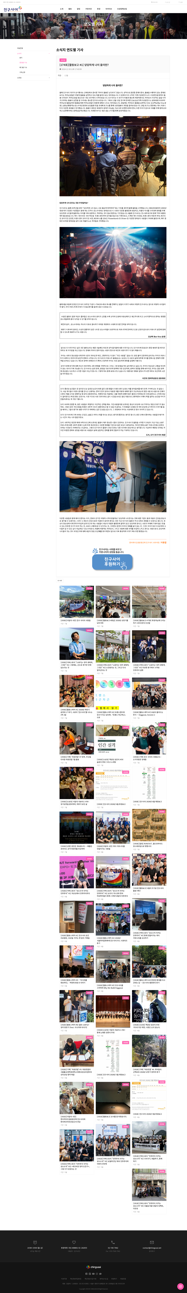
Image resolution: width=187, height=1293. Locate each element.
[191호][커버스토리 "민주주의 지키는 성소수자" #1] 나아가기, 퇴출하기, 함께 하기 (147, 1158)
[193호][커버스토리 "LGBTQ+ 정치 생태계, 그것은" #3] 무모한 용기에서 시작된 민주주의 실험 (149, 667)
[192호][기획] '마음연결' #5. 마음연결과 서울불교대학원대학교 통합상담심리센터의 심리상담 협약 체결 (76, 1072)
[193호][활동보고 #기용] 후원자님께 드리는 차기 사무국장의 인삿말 (149, 621)
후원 (98, 8)
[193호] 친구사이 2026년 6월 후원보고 (111, 804)
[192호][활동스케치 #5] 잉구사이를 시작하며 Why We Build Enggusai (110, 986)
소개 (61, 8)
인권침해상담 (122, 8)
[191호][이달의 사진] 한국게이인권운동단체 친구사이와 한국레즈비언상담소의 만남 (73, 1119)
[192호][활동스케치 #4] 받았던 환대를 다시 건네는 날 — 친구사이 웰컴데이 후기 (149, 981)
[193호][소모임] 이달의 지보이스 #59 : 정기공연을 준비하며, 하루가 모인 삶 (75, 802)
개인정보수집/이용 (90, 1279)
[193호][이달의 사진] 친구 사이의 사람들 (76, 620)
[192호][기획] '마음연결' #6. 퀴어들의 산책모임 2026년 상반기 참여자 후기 (147, 1070)
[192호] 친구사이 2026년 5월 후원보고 (147, 1114)
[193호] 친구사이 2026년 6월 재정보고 (147, 801)
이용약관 (64, 1279)
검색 (181, 2)
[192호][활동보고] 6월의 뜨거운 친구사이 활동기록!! (148, 889)
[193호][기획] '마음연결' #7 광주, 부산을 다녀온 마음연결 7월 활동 (76, 758)
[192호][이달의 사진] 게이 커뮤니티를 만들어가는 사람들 (111, 847)
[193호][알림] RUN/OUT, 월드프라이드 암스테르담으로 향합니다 (148, 844)
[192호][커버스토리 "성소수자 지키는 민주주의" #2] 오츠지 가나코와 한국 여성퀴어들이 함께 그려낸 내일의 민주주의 (112, 893)
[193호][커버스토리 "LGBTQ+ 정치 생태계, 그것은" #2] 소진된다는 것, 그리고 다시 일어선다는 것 (113, 667)
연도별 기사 (102, 30)
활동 (70, 8)
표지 (20, 58)
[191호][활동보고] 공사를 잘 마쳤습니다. (112, 1116)
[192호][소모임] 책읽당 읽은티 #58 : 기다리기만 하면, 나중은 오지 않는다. (146, 1026)
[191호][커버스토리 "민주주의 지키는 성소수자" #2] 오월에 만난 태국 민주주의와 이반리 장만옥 (113, 1161)
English (155, 2)
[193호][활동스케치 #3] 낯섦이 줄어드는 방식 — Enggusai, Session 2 (148, 713)
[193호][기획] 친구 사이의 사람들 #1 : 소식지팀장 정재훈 (147, 758)
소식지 (94, 30)
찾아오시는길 (104, 1279)
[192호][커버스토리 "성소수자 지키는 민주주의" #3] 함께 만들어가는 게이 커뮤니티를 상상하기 (147, 935)
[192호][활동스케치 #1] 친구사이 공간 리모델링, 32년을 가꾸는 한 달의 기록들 (75, 936)
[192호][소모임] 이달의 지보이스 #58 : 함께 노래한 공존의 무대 (111, 1031)
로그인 (168, 2)
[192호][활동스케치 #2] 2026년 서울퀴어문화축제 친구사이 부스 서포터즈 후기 (112, 940)
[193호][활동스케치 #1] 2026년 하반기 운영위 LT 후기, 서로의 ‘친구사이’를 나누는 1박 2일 (76, 712)
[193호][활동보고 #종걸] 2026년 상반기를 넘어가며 (112, 621)
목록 (60, 581)
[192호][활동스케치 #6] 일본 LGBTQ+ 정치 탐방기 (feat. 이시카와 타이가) (75, 1026)
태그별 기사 (23, 67)
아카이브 (109, 8)
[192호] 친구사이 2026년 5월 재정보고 (111, 1074)
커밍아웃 (88, 8)
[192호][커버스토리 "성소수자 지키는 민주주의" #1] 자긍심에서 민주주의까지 (75, 892)
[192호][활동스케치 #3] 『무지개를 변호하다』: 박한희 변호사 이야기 (74, 981)
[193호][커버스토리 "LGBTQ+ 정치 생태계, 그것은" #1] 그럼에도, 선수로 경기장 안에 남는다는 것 (77, 665)
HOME (83, 30)
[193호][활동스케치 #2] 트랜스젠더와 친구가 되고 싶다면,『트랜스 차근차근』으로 (112, 715)
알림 (78, 8)
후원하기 (114, 1279)
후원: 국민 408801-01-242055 (11, 2)
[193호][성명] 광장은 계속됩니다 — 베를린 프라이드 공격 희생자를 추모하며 (76, 847)
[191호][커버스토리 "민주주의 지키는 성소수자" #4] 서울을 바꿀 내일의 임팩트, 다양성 (148, 1206)
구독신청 (22, 72)
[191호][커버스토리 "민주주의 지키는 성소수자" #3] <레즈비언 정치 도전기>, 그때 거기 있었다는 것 (75, 1166)
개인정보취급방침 (75, 1279)
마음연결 (20, 48)
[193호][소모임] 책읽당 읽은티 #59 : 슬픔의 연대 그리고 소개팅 (110, 760)
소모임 (33, 78)
